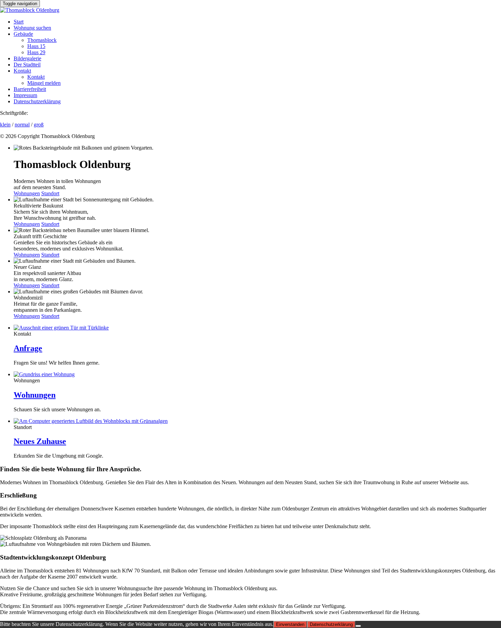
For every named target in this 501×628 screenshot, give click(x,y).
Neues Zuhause (40, 441)
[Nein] (358, 626)
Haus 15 (36, 46)
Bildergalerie (27, 58)
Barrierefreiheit (30, 89)
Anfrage (28, 348)
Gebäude (23, 34)
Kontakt (22, 71)
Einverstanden (290, 624)
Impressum (25, 95)
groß (39, 124)
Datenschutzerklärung (37, 101)
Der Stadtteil (27, 64)
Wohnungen (27, 193)
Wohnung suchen (32, 28)
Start (19, 22)
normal (22, 124)
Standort (50, 193)
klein (5, 124)
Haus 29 (36, 52)
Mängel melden (44, 83)
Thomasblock (42, 40)
